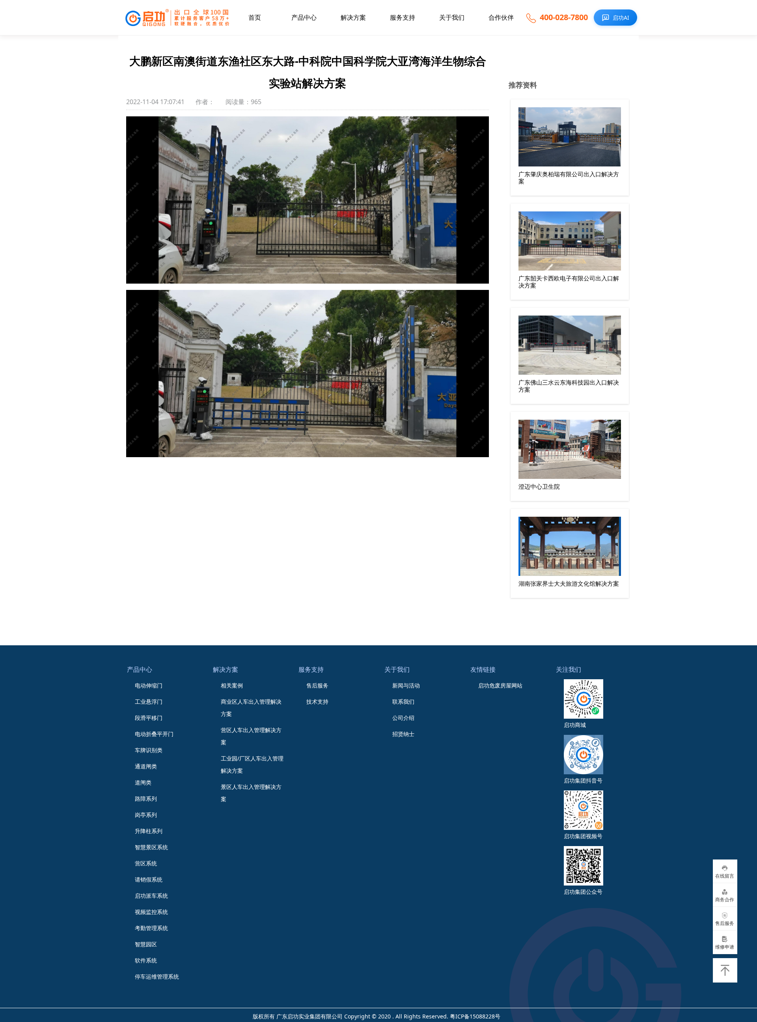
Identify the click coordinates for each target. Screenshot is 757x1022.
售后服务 (317, 685)
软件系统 (146, 960)
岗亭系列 (146, 814)
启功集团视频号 (583, 836)
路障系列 (146, 798)
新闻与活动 (406, 685)
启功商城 (575, 725)
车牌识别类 (148, 750)
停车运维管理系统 (157, 976)
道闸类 (143, 782)
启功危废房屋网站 (500, 685)
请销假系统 (148, 879)
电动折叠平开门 (154, 734)
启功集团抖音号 (583, 780)
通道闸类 (146, 766)
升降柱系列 (148, 831)
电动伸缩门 (148, 685)
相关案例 (232, 685)
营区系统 (146, 863)
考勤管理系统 (151, 928)
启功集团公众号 (583, 891)
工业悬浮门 (148, 701)
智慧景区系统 (151, 847)
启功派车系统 (151, 895)
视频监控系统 (151, 912)
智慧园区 (146, 944)
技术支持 (317, 701)
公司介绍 (403, 717)
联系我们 (403, 701)
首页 (254, 17)
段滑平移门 (148, 717)
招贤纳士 (403, 734)
